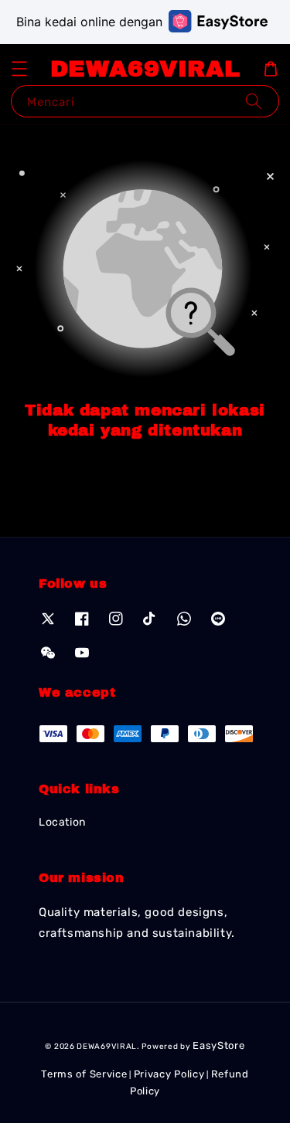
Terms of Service (84, 1074)
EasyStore (218, 1045)
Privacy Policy (169, 1074)
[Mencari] (253, 101)
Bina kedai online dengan (89, 21)
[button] (19, 69)
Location (62, 822)
